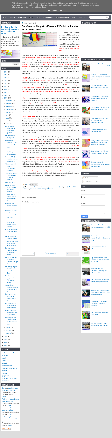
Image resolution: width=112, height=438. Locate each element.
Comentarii (88, 181)
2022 (6, 83)
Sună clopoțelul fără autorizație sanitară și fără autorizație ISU (99, 271)
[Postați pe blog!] (33, 185)
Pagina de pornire (50, 253)
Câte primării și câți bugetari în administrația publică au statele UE (99, 99)
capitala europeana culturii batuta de (10, 419)
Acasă (4, 17)
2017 (6, 98)
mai (7, 121)
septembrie (9, 109)
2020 (6, 89)
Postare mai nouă (28, 254)
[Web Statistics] (6, 429)
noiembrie (9, 103)
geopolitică (5, 376)
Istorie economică (48, 17)
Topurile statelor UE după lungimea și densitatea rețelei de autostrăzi (100, 260)
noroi (3, 408)
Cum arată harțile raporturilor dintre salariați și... (11, 159)
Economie (12, 17)
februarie (9, 330)
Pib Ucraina (49, 189)
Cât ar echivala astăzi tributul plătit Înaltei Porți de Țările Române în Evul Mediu (100, 142)
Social (38, 17)
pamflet (4, 370)
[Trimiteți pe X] (35, 185)
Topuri (74, 17)
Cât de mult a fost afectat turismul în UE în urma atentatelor (99, 303)
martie (8, 327)
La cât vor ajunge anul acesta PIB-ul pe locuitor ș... (11, 313)
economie (45, 187)
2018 (6, 95)
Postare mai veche (73, 254)
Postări (86, 178)
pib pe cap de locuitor (39, 189)
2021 (6, 86)
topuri (4, 358)
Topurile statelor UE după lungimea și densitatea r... (11, 152)
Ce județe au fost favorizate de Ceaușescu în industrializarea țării (99, 120)
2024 (6, 78)
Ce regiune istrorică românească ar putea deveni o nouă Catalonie (100, 164)
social (4, 360)
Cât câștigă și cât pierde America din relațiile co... (11, 306)
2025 (6, 75)
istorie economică (7, 365)
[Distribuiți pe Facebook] (37, 185)
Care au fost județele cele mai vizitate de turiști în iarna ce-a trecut (100, 238)
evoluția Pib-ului (69, 187)
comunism (5, 381)
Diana (4, 388)
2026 (6, 72)
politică (4, 363)
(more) (4, 396)
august (8, 112)
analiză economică (36, 187)
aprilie (8, 124)
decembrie (9, 101)
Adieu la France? (10, 182)
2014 (6, 342)
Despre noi (82, 17)
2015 (6, 339)
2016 (6, 336)
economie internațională (56, 187)
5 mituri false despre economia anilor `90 (11, 231)
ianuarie (8, 333)
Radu (3, 399)
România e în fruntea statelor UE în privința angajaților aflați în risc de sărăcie (100, 293)
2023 (6, 81)
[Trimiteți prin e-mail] (31, 185)
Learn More (52, 10)
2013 (6, 345)
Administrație (22, 17)
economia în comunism (9, 378)
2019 (6, 92)
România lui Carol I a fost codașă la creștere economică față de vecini (100, 77)
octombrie (9, 106)
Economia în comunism (62, 17)
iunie (7, 118)
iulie (7, 115)
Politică (31, 17)
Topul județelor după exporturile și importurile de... (11, 243)
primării (4, 373)
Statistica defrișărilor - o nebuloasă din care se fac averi (99, 249)
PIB (31, 189)
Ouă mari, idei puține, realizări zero (11, 206)
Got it (62, 10)
